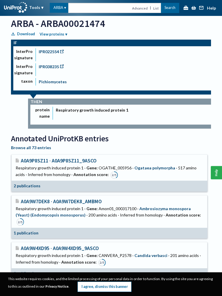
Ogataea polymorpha (154, 167)
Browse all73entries (31, 147)
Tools (34, 7)
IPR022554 (49, 51)
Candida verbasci (150, 255)
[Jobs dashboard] (186, 8)
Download (26, 34)
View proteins (52, 34)
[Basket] (193, 8)
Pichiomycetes (53, 81)
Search (169, 7)
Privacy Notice (57, 286)
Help (211, 8)
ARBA (58, 7)
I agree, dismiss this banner (105, 286)
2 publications (27, 185)
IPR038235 (49, 66)
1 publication (26, 232)
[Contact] (201, 8)
